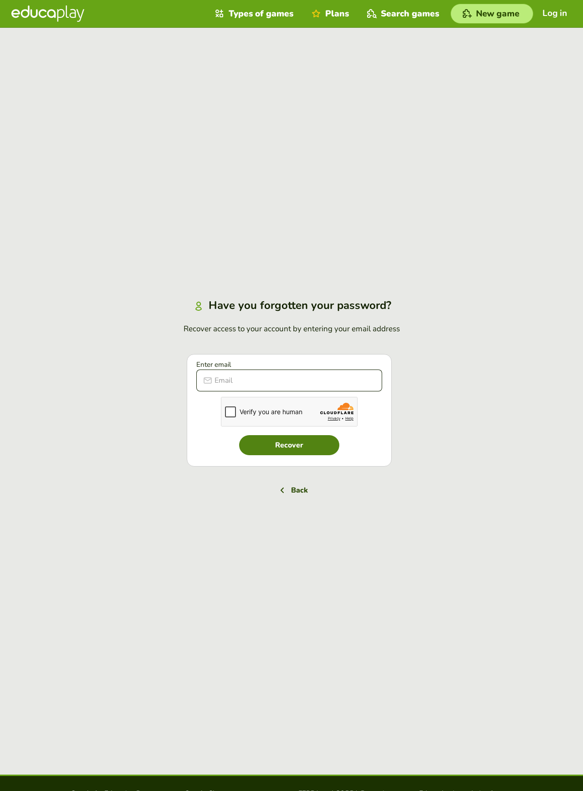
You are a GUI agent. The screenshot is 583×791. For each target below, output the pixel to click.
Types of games (261, 14)
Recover (289, 445)
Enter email (213, 364)
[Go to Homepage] (47, 13)
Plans (337, 14)
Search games (410, 14)
